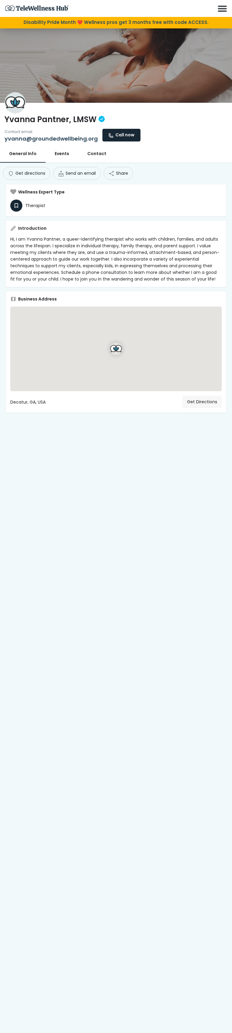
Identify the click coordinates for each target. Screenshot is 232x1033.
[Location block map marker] (116, 349)
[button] (222, 8)
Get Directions (202, 402)
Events (62, 154)
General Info (23, 154)
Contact (96, 154)
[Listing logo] (15, 102)
